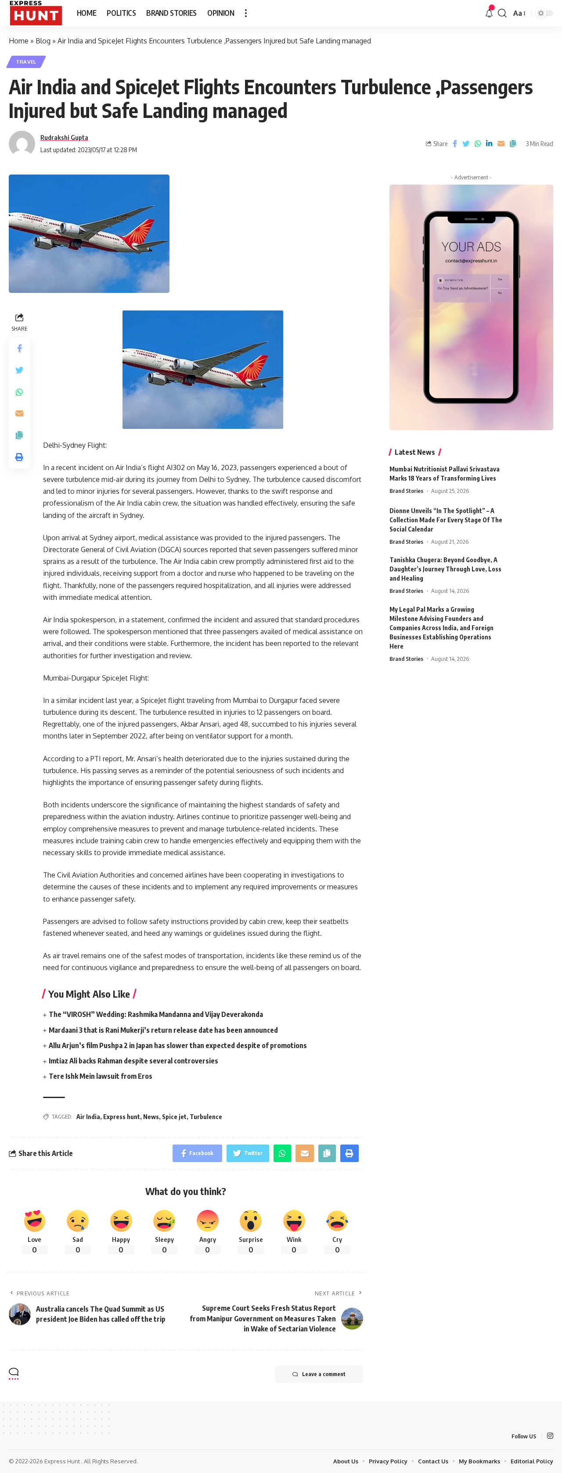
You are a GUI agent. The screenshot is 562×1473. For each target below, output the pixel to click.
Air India (88, 1116)
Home (19, 40)
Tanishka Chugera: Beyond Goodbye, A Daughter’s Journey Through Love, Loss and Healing (445, 569)
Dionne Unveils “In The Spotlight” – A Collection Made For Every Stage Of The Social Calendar (445, 520)
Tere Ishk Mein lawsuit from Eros (100, 1076)
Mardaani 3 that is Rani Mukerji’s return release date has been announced (163, 1030)
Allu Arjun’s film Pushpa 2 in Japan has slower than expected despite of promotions (178, 1045)
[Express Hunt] (36, 13)
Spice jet (174, 1116)
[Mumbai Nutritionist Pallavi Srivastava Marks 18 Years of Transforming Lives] (531, 480)
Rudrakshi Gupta (64, 137)
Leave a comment (324, 1374)
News (151, 1116)
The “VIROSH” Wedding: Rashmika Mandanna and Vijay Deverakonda (156, 1014)
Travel (26, 61)
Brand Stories (406, 490)
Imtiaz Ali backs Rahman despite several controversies (133, 1060)
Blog (43, 40)
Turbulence (206, 1116)
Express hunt (121, 1116)
